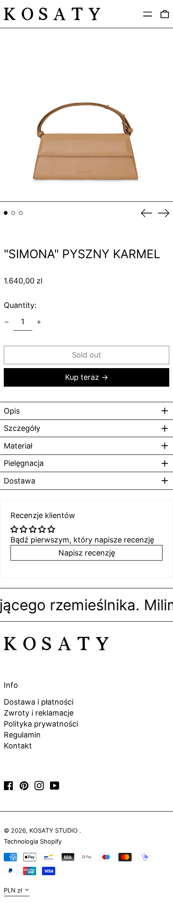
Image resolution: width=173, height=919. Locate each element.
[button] (86, 115)
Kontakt (18, 745)
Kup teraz (82, 377)
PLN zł (13, 890)
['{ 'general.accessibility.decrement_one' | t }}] (6, 322)
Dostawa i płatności (38, 701)
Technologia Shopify (33, 841)
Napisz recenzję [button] (86, 552)
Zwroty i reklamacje (38, 712)
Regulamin (22, 734)
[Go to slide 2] (13, 213)
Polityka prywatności (41, 723)
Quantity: (20, 305)
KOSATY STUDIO (54, 830)
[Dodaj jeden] (39, 322)
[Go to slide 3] (21, 213)
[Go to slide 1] (6, 213)
